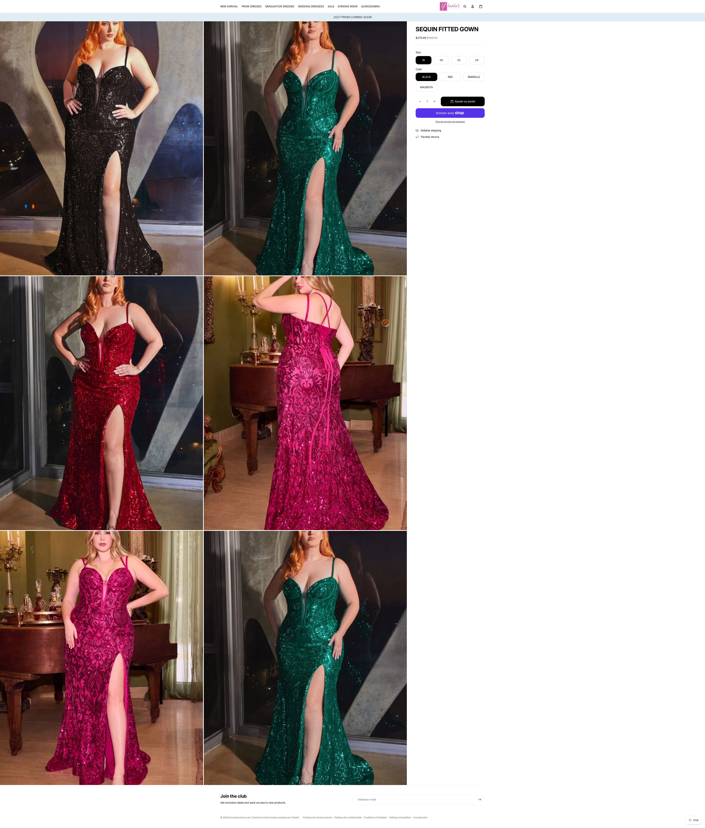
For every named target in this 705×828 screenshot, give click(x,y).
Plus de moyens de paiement (450, 121)
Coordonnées (420, 817)
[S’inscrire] (479, 799)
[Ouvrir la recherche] (465, 6)
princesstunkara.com (240, 817)
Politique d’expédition (400, 817)
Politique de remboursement (317, 817)
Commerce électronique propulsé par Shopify (275, 817)
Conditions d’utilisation (375, 817)
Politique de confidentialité (348, 817)
